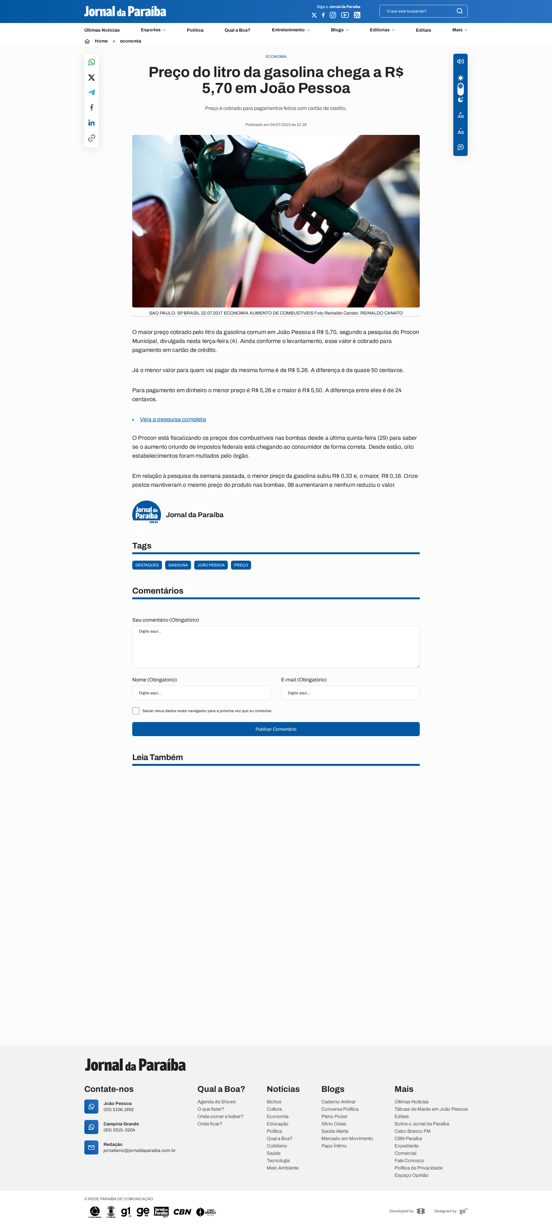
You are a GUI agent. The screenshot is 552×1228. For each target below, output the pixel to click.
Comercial (405, 1153)
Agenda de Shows (216, 1102)
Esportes (151, 30)
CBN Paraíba (408, 1138)
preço (241, 565)
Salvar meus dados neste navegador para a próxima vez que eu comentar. (207, 711)
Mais (457, 30)
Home (101, 41)
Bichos (274, 1102)
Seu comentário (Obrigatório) (165, 620)
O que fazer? (210, 1109)
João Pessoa (211, 565)
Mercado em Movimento (347, 1138)
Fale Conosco (409, 1160)
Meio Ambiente (282, 1168)
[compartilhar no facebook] (91, 108)
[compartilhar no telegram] (91, 92)
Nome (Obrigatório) (154, 679)
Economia (277, 1116)
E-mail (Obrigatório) (304, 679)
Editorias (380, 30)
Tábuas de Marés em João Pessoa (431, 1109)
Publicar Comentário (276, 729)
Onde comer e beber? (220, 1116)
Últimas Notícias (102, 30)
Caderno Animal (338, 1102)
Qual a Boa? (237, 30)
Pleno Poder (334, 1116)
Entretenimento (288, 30)
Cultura (274, 1109)
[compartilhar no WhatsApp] (91, 62)
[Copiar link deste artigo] (91, 139)
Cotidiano (277, 1146)
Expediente (406, 1146)
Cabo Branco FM (413, 1131)
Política (195, 30)
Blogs (337, 30)
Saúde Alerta (334, 1131)
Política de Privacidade (418, 1168)
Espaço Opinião (412, 1175)
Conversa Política (339, 1109)
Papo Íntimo (334, 1146)
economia (130, 41)
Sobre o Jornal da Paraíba (422, 1124)
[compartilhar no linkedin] (91, 123)
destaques (147, 565)
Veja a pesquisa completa (173, 419)
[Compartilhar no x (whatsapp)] (91, 78)
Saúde (273, 1153)
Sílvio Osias (333, 1124)
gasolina (178, 565)
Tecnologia (278, 1160)
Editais (423, 30)
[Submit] (460, 11)
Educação (277, 1124)
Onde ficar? (209, 1124)
